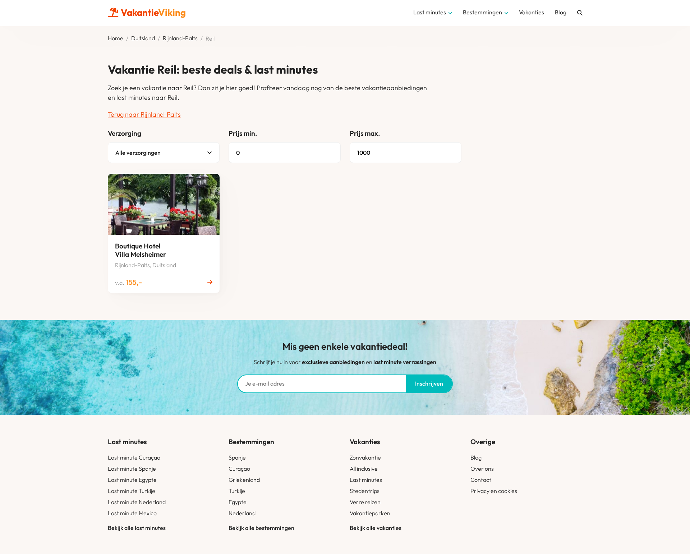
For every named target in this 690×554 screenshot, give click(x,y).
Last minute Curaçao (134, 457)
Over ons (482, 468)
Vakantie (153, 12)
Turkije (237, 490)
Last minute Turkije (131, 490)
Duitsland (143, 38)
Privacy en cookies (493, 490)
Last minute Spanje (132, 468)
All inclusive (364, 468)
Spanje (237, 457)
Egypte (238, 502)
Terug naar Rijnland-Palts (144, 114)
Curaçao (239, 468)
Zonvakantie (365, 457)
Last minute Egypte (132, 479)
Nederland (242, 513)
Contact (480, 479)
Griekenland (244, 479)
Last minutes (366, 479)
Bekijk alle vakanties (375, 528)
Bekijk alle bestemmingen (261, 528)
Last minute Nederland (137, 502)
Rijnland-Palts (180, 38)
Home (115, 38)
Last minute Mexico (132, 513)
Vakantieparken (370, 513)
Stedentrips (365, 490)
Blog (476, 457)
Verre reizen (365, 502)
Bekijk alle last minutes (137, 528)
